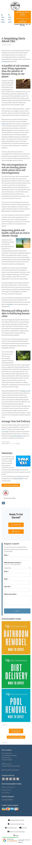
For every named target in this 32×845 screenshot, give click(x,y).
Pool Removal (6, 792)
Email (6, 579)
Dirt (3, 503)
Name (6, 555)
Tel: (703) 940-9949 (7, 800)
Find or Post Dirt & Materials (10, 485)
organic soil (5, 123)
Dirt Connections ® (18, 840)
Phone (6, 571)
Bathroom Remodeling (8, 787)
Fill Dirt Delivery (7, 790)
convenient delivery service (18, 436)
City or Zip (7, 586)
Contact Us (17, 531)
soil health (10, 304)
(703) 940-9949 (17, 524)
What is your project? (10, 594)
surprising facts (6, 61)
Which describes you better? (13, 562)
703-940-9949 (18, 478)
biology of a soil (25, 391)
